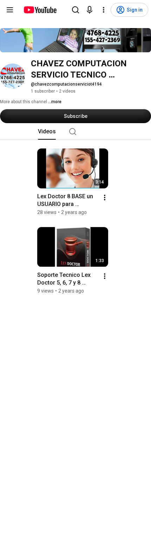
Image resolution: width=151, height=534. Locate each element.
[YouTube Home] (39, 10)
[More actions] (105, 198)
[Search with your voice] (90, 10)
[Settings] (103, 10)
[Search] (75, 10)
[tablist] (75, 131)
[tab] (47, 131)
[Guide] (10, 10)
